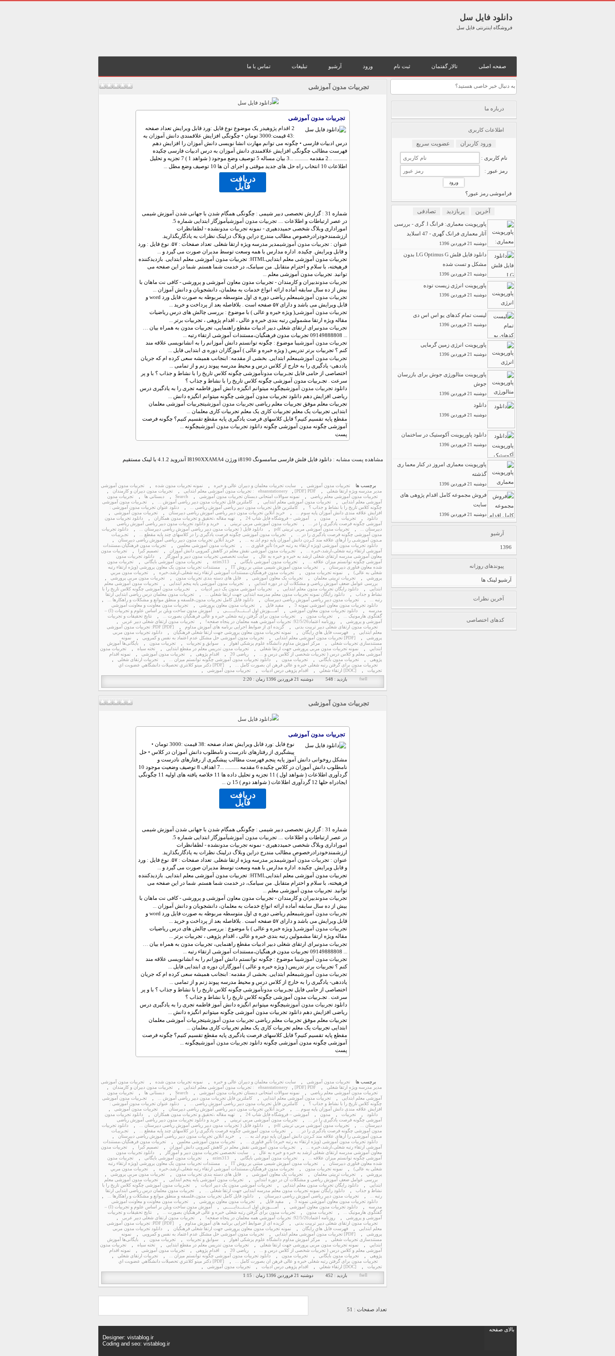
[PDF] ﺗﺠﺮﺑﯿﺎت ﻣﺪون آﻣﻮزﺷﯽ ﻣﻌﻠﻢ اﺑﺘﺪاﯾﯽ (315, 638)
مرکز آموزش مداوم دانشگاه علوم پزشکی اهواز (274, 643)
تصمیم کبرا (148, 551)
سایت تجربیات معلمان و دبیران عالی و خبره (255, 485)
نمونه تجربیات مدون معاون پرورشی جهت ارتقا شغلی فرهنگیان (232, 632)
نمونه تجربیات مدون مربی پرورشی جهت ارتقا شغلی (309, 648)
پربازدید (455, 211)
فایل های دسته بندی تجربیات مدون (208, 578)
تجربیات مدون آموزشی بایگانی (268, 561)
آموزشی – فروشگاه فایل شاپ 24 (277, 518)
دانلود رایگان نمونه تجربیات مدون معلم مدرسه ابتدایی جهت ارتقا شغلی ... (275, 594)
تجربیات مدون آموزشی (338, 87)
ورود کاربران (476, 143)
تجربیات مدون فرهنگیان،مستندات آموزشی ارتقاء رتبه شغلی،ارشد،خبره (226, 572)
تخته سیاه (146, 648)
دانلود (372, 518)
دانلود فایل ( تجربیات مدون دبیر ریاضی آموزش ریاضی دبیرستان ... (201, 529)
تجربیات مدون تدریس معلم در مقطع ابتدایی (207, 648)
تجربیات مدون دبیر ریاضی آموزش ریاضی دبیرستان (311, 600)
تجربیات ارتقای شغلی (138, 659)
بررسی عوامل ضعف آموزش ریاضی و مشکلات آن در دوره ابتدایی (316, 583)
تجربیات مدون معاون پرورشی (227, 605)
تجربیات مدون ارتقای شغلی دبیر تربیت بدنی (336, 627)
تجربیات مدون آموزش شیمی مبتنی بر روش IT (274, 567)
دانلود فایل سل (486, 17)
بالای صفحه (502, 1329)
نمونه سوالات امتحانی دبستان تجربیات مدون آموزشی (249, 496)
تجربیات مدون (233, 228)
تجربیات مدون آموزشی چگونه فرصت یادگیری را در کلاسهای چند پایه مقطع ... (212, 534)
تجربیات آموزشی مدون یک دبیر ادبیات (236, 589)
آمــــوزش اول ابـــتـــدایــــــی (251, 610)
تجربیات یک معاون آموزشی (277, 578)
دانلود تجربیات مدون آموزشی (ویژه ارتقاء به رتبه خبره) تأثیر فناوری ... (312, 545)
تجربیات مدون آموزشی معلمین (206, 545)
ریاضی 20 (239, 654)
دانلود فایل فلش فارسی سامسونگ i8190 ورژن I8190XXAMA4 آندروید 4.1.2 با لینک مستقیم (227, 459)
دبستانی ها (154, 496)
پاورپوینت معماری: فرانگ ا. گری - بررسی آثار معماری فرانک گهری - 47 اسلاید (440, 233)
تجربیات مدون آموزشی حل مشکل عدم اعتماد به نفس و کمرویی (203, 638)
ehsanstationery (273, 491)
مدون (267, 373)
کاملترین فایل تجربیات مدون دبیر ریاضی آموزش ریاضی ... (244, 507)
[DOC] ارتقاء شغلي (337, 670)
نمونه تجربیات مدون (324, 572)
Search (181, 496)
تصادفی (426, 211)
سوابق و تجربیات (202, 643)
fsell (363, 679)
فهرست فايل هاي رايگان (325, 632)
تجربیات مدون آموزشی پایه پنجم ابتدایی (206, 583)
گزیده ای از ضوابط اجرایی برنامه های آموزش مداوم (234, 627)
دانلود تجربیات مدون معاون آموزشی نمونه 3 (336, 605)
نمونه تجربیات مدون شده (179, 485)
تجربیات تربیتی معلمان (335, 578)
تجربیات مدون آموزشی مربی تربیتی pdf (311, 529)
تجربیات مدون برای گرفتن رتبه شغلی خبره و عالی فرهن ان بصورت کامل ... (306, 665)
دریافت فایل (243, 182)
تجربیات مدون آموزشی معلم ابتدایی (297, 502)
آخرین (482, 211)
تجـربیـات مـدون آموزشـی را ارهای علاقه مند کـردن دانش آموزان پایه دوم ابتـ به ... (246, 537)
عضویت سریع (433, 143)
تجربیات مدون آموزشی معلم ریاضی (344, 496)
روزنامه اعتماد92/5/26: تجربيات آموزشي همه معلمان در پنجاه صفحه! (270, 621)
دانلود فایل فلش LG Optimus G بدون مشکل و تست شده (445, 263)
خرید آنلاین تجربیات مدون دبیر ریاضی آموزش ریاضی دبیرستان (227, 513)
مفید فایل (275, 605)
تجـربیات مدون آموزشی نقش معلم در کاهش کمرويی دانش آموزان (232, 551)
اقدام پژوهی (277, 128)
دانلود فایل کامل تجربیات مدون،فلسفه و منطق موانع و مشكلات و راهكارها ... (181, 600)
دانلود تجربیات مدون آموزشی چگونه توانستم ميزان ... (220, 659)
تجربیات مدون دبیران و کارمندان (143, 491)
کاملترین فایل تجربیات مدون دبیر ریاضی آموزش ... (205, 502)
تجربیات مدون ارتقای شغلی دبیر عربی (158, 621)
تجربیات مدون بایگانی (339, 659)
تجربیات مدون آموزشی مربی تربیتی (263, 523)
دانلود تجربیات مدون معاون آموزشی (324, 610)
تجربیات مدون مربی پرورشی (137, 578)
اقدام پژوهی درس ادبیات (284, 670)
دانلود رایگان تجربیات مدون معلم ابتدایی (321, 589)
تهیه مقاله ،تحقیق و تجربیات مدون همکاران (194, 518)
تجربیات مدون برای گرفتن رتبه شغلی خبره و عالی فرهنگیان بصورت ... (229, 616)
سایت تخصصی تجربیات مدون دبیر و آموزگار (206, 556)
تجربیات (348, 518)
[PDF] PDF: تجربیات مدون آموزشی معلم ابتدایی (250, 491)
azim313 (221, 561)
